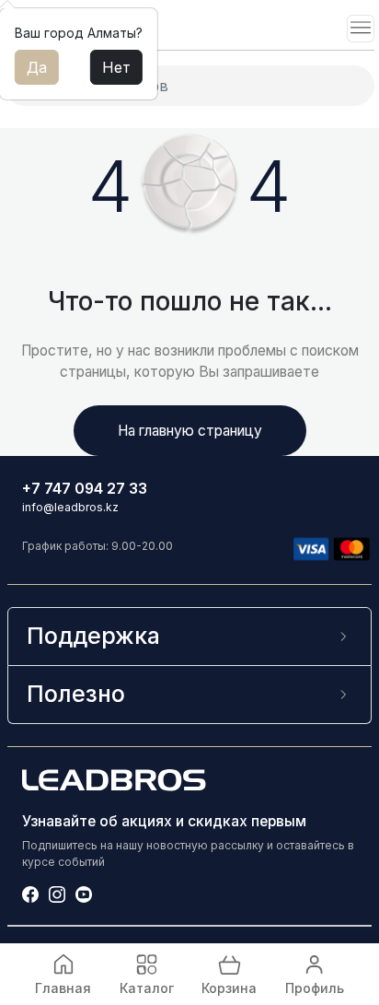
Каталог (147, 988)
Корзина (229, 988)
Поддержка (93, 635)
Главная (63, 988)
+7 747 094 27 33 (84, 488)
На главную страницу (190, 430)
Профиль (314, 988)
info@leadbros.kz (70, 507)
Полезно (76, 693)
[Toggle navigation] (360, 28)
